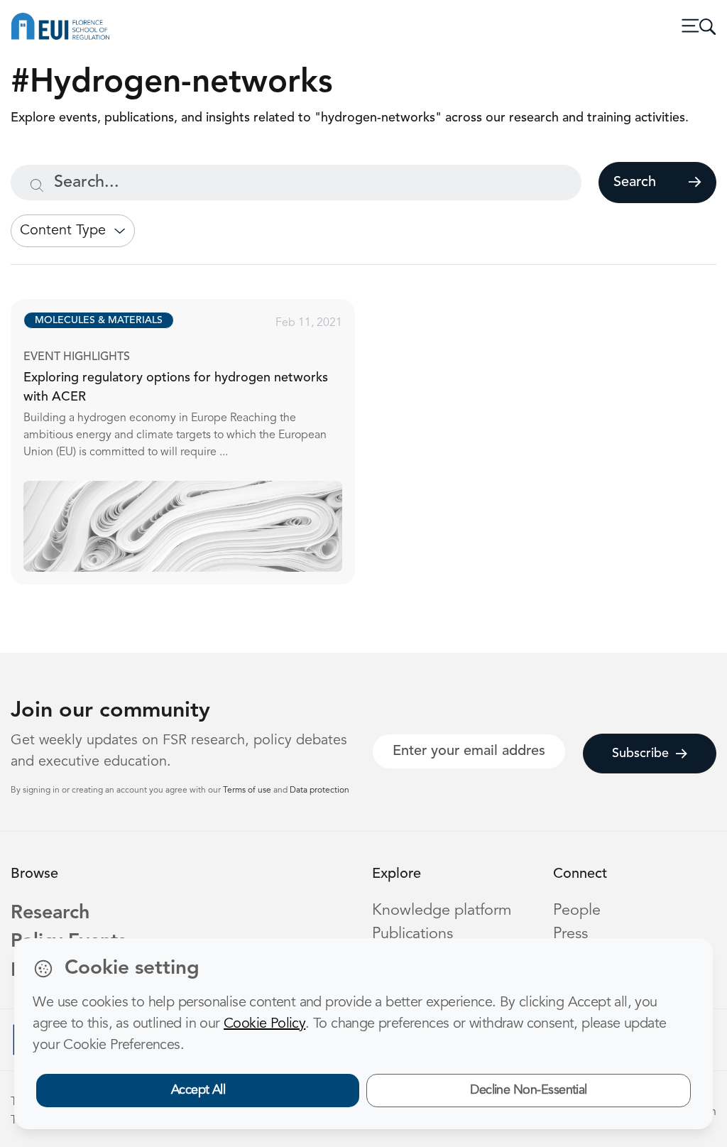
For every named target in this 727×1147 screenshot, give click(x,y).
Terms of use (248, 790)
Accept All (198, 1090)
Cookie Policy (264, 1024)
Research (50, 913)
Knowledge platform (442, 910)
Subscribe (640, 753)
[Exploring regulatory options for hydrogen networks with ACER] (195, 442)
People (577, 910)
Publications (412, 934)
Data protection (319, 790)
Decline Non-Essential (528, 1090)
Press (570, 934)
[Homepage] (60, 26)
